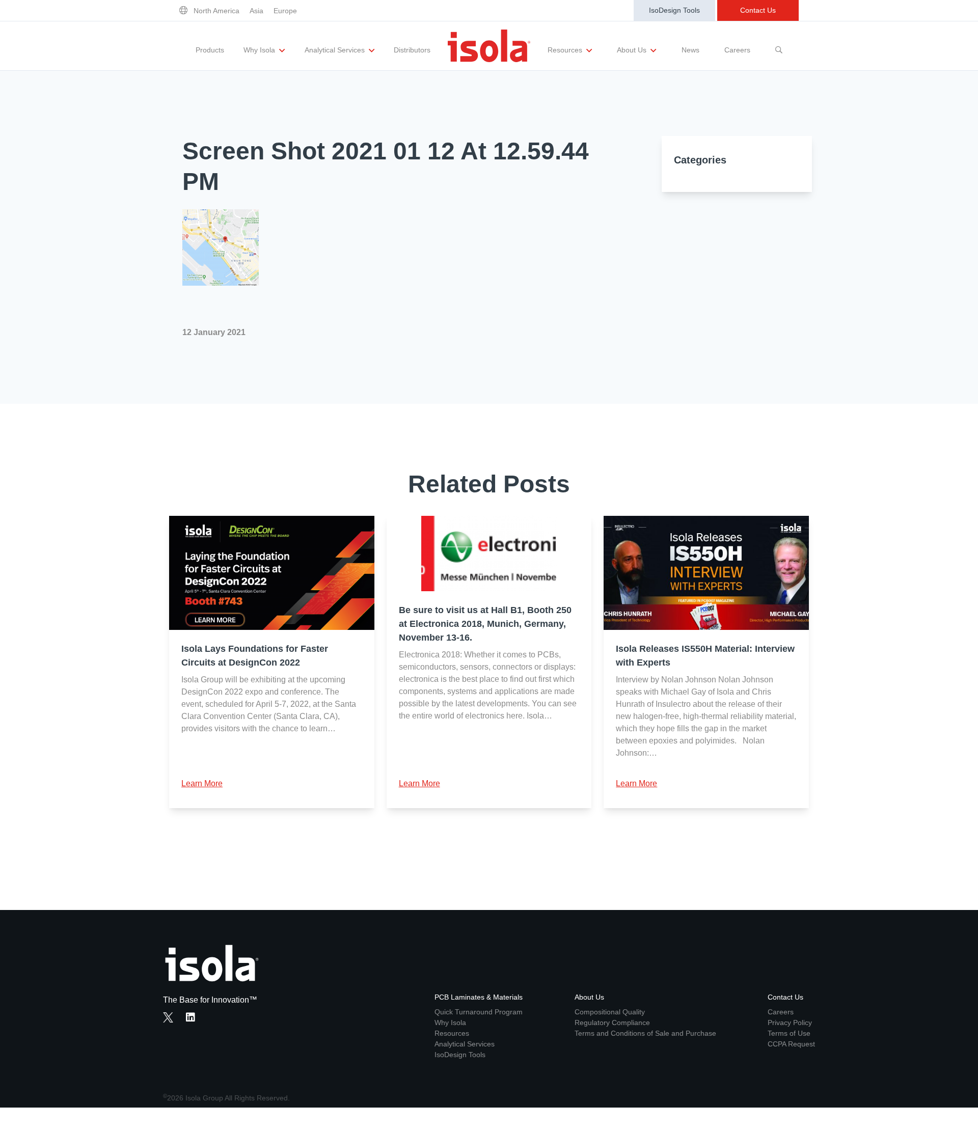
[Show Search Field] (778, 45)
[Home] (489, 46)
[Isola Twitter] (168, 1017)
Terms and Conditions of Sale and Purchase (645, 1033)
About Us (632, 50)
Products (210, 50)
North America (216, 11)
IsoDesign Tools (674, 10)
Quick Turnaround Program (478, 1012)
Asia (256, 11)
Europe (285, 11)
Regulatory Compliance (612, 1022)
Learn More (202, 783)
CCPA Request (791, 1044)
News (690, 50)
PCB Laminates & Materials (478, 997)
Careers (737, 50)
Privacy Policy (790, 1022)
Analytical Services (336, 50)
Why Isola (260, 50)
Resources (566, 50)
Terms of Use (789, 1033)
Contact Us (758, 10)
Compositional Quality (610, 1012)
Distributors (412, 50)
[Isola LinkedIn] (193, 1018)
